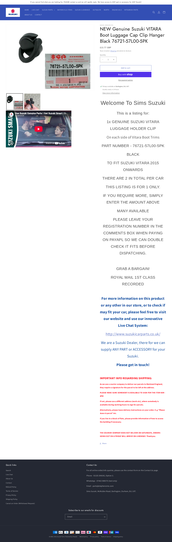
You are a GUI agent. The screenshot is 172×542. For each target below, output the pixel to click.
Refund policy (84, 536)
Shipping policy (118, 536)
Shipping (113, 51)
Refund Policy (11, 487)
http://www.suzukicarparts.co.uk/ (133, 333)
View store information (111, 93)
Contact (9, 483)
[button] (48, 9)
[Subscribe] (104, 517)
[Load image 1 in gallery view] (14, 101)
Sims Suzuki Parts (59, 536)
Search (8, 470)
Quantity (103, 55)
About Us (9, 479)
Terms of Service (12, 491)
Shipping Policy (11, 499)
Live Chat (9, 475)
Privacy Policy (11, 495)
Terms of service (106, 536)
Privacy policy (94, 536)
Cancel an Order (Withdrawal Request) (20, 503)
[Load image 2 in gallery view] (32, 101)
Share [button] (104, 443)
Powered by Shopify (71, 536)
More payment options (125, 80)
